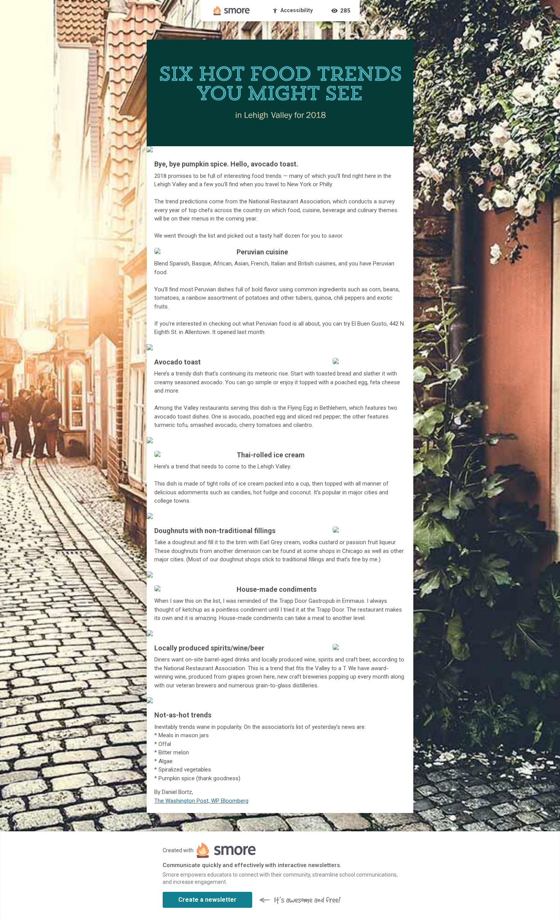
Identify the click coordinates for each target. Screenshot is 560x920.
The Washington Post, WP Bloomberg (201, 800)
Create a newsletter (207, 899)
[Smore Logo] (232, 11)
